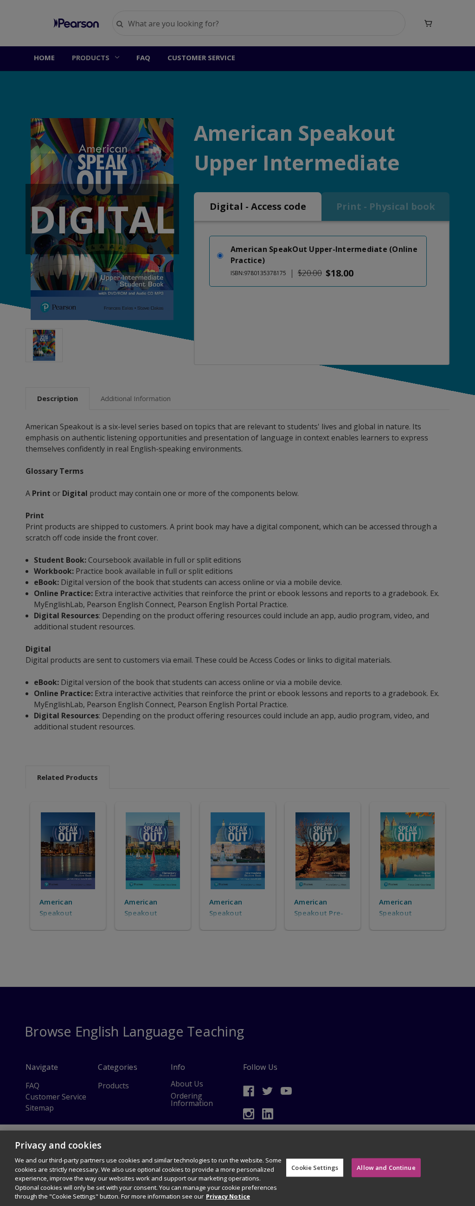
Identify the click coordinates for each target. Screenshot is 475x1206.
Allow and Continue (386, 1167)
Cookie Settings (314, 1167)
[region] (237, 1168)
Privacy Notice (228, 1196)
